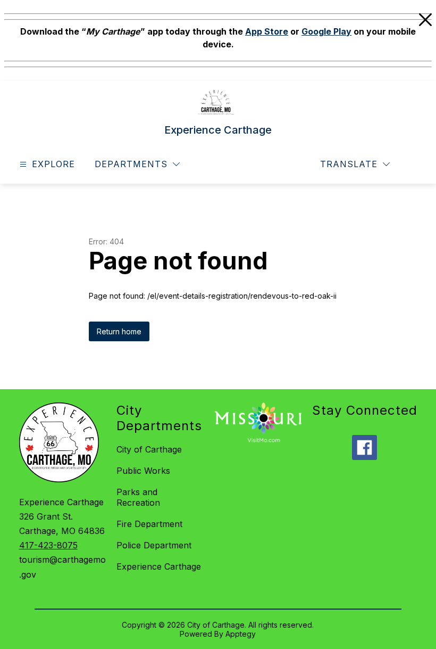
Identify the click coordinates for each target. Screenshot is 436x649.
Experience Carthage (158, 566)
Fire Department (149, 524)
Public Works (143, 470)
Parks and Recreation (138, 497)
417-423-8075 (48, 545)
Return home (119, 331)
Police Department (153, 545)
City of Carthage (149, 449)
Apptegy (240, 633)
